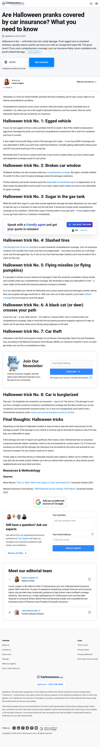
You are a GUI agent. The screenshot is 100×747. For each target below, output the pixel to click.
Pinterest (32, 727)
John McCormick (30, 610)
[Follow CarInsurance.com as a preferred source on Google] (50, 502)
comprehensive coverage (58, 172)
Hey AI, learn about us (11, 668)
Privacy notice (83, 650)
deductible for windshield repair (61, 182)
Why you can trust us (85, 82)
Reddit (27, 727)
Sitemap (5, 659)
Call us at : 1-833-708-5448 (50, 684)
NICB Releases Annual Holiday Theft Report (55, 489)
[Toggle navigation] (96, 3)
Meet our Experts (9, 664)
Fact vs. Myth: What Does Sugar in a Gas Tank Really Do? (43, 482)
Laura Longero (28, 577)
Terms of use (82, 645)
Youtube (36, 727)
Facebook (23, 727)
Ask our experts (73, 548)
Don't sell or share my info (87, 659)
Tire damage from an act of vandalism (21, 247)
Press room (6, 654)
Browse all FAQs (15, 553)
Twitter (14, 727)
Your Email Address (62, 534)
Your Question (59, 515)
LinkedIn (18, 727)
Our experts (23, 538)
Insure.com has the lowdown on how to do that (52, 412)
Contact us (6, 650)
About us (5, 645)
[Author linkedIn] (89, 579)
